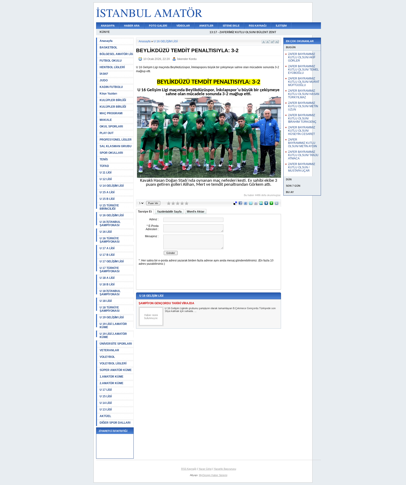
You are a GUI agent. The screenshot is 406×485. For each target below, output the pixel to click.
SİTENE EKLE (231, 25)
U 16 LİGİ (106, 231)
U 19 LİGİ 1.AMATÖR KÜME (113, 325)
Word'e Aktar (195, 211)
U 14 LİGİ (106, 403)
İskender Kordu (187, 59)
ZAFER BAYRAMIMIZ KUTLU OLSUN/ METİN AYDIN (302, 143)
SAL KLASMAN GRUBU (116, 146)
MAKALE (106, 120)
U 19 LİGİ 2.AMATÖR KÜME (113, 335)
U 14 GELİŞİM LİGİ (112, 185)
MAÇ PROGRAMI (111, 113)
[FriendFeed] (245, 204)
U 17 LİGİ (106, 389)
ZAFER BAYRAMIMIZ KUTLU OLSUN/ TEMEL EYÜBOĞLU (303, 70)
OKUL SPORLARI (111, 126)
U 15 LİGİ (106, 396)
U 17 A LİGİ (107, 248)
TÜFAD (104, 166)
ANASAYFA (108, 25)
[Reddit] (276, 204)
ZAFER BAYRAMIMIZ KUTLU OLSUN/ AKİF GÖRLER (301, 57)
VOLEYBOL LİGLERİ (113, 363)
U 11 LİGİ (105, 172)
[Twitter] (251, 204)
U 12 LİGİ (106, 179)
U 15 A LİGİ (107, 192)
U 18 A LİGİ (107, 278)
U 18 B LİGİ (107, 284)
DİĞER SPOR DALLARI (115, 422)
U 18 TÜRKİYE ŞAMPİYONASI (109, 309)
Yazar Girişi (205, 468)
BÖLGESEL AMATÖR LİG (116, 54)
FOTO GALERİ (158, 25)
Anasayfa (106, 41)
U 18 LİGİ (106, 301)
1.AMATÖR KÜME (111, 376)
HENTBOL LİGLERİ (112, 67)
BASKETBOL (108, 47)
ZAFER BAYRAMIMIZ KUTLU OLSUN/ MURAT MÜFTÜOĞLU (303, 82)
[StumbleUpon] (261, 204)
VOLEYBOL (107, 357)
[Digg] (266, 204)
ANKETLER (206, 25)
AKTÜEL (105, 416)
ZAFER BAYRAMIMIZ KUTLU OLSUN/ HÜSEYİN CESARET (301, 131)
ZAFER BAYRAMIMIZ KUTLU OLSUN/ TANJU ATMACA (303, 155)
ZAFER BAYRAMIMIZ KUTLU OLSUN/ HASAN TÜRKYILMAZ (303, 94)
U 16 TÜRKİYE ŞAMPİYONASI (109, 240)
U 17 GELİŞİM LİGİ (112, 261)
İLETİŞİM (281, 25)
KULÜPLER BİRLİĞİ (113, 100)
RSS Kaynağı (188, 468)
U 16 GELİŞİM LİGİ (112, 215)
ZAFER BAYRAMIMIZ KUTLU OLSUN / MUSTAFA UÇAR (301, 167)
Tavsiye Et (145, 211)
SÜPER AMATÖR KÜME (116, 370)
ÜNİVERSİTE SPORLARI (116, 343)
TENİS (104, 159)
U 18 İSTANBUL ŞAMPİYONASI (110, 292)
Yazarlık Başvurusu (225, 468)
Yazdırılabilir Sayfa (169, 211)
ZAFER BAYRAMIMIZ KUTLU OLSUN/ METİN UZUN (303, 106)
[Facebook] (240, 204)
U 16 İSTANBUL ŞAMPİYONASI (110, 223)
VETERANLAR (109, 350)
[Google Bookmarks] (256, 204)
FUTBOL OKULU (111, 60)
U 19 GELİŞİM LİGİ (112, 317)
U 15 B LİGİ (107, 199)
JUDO (104, 80)
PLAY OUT (106, 133)
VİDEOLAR (183, 25)
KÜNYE (105, 32)
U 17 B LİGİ (107, 254)
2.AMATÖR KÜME (111, 383)
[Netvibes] (271, 204)
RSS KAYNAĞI (257, 25)
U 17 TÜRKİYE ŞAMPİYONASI (109, 269)
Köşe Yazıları (108, 93)
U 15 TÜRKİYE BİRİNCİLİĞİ (109, 207)
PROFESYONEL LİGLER (116, 139)
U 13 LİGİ (106, 409)
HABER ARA (132, 25)
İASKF (104, 73)
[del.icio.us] (235, 204)
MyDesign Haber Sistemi (213, 475)
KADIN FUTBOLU (111, 87)
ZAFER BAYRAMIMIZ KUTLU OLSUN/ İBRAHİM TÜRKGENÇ (302, 118)
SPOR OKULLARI (111, 152)
